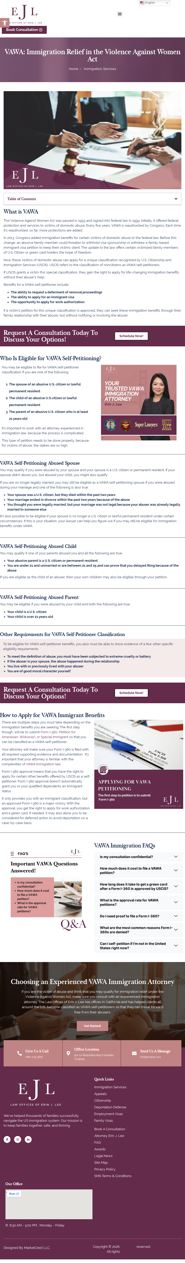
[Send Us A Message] (134, 1053)
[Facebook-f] (7, 1139)
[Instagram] (17, 1139)
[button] (4, 22)
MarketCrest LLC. (37, 1248)
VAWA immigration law (43, 764)
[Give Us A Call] (19, 1053)
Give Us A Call (37, 1051)
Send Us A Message (155, 1051)
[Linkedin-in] (28, 1139)
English (149, 2)
